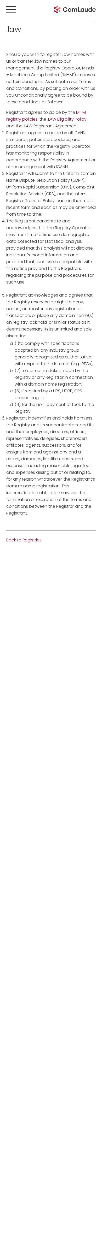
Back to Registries (24, 540)
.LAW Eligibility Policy (67, 119)
